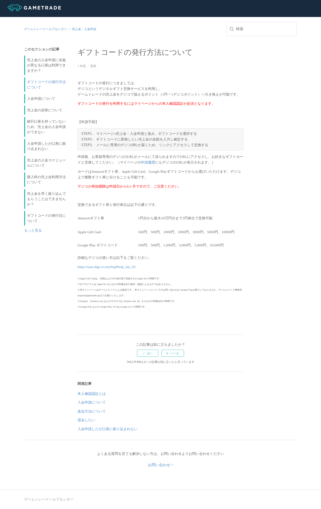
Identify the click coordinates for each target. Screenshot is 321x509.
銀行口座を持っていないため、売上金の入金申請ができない (46, 127)
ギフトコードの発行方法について (46, 84)
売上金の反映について (44, 110)
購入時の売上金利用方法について (46, 179)
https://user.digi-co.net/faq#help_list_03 (107, 267)
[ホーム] (30, 10)
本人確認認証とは (92, 394)
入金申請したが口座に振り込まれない (46, 146)
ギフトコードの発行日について (46, 218)
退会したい (86, 420)
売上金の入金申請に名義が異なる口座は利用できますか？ (46, 65)
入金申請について (41, 98)
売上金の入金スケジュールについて (46, 163)
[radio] (147, 353)
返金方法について (92, 411)
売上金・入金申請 (84, 29)
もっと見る (33, 230)
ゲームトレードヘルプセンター (45, 29)
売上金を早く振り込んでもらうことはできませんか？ (46, 199)
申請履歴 (148, 162)
